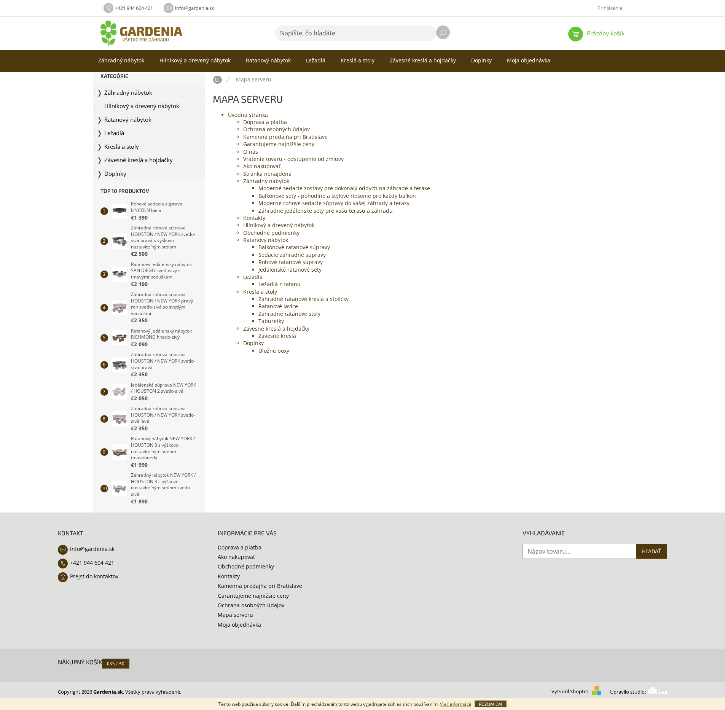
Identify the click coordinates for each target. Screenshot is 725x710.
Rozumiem (490, 704)
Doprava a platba (265, 122)
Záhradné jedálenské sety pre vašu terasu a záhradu (325, 210)
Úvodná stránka (248, 114)
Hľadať (443, 32)
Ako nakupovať (261, 166)
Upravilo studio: (628, 692)
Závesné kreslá (277, 335)
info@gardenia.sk (92, 548)
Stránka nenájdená (267, 173)
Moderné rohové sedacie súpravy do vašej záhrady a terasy (334, 203)
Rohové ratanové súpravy (290, 262)
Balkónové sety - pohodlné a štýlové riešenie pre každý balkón (337, 195)
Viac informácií (455, 704)
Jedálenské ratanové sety (290, 269)
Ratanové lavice (278, 306)
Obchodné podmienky (271, 232)
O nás (250, 151)
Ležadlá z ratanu (279, 284)
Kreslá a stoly (121, 147)
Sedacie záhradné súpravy (292, 254)
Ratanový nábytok (127, 120)
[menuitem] (121, 60)
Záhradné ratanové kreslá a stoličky (303, 298)
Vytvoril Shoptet (569, 692)
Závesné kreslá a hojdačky (138, 160)
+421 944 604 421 (92, 562)
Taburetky (271, 321)
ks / (115, 663)
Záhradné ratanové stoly (289, 313)
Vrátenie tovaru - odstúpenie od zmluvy (293, 158)
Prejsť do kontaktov (94, 576)
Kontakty (254, 217)
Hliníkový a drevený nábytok (141, 106)
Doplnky (115, 174)
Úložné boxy (273, 350)
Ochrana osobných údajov (276, 129)
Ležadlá (114, 133)
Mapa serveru (235, 614)
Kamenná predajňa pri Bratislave (285, 136)
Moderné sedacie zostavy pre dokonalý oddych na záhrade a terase (344, 188)
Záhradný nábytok (128, 93)
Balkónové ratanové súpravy (294, 247)
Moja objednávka (239, 624)
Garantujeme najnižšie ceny (278, 144)
